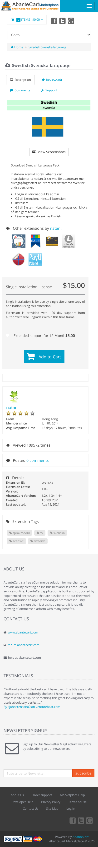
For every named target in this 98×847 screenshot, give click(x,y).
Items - (29, 19)
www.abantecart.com (23, 632)
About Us (17, 795)
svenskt (18, 541)
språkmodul (21, 533)
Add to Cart (50, 357)
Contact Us (30, 808)
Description (22, 80)
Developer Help (22, 802)
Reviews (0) (53, 80)
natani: (56, 228)
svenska (59, 533)
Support (50, 90)
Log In (70, 808)
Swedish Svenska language (47, 47)
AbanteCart (81, 837)
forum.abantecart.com (23, 645)
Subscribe (83, 773)
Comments (21, 90)
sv (41, 533)
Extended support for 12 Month (44, 335)
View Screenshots (51, 152)
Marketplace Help (72, 795)
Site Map (52, 808)
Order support (42, 795)
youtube (71, 20)
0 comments (37, 460)
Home (18, 47)
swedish (39, 541)
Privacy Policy (50, 802)
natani (12, 407)
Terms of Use (77, 802)
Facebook (53, 20)
